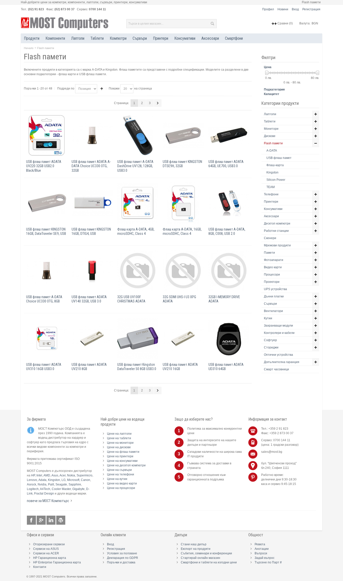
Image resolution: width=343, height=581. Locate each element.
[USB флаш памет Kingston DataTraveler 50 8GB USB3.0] (137, 338)
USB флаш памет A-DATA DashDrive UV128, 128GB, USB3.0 (135, 166)
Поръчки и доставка (121, 562)
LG (64, 480)
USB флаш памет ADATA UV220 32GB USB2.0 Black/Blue (43, 166)
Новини (282, 9)
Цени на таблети (119, 438)
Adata (42, 480)
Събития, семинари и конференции (206, 553)
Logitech (33, 489)
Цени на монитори (120, 442)
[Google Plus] (41, 520)
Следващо (157, 103)
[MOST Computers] (65, 23)
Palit (51, 484)
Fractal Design (44, 493)
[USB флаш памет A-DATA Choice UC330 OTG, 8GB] (46, 270)
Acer (63, 475)
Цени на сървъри (119, 470)
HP (33, 475)
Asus (54, 475)
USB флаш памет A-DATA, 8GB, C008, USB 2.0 (226, 231)
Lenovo (32, 480)
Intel (39, 475)
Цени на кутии (117, 479)
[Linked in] (51, 520)
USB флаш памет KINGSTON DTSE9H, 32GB (182, 164)
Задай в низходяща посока (101, 89)
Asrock (31, 484)
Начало (28, 48)
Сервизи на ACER (46, 553)
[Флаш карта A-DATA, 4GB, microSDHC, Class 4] (137, 203)
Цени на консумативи (122, 461)
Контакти (39, 567)
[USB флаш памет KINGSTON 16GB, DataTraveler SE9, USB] (46, 203)
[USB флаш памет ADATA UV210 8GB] (92, 338)
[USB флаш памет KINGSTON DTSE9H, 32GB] (183, 135)
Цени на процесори (121, 488)
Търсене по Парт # (268, 562)
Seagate (61, 484)
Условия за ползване (122, 553)
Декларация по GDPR (122, 558)
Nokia (71, 475)
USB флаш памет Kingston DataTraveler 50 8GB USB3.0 (136, 367)
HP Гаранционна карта (49, 558)
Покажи (114, 88)
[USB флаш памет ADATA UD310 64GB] (228, 338)
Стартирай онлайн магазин (200, 558)
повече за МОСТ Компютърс (48, 501)
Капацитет (271, 94)
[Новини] (60, 520)
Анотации (262, 549)
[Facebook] (32, 520)
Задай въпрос (264, 558)
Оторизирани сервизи (49, 544)
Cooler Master (61, 489)
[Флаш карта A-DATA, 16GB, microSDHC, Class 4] (183, 203)
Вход (295, 9)
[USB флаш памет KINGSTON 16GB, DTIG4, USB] (92, 203)
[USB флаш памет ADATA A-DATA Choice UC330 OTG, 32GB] (92, 135)
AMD (46, 475)
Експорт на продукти (195, 549)
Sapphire (75, 484)
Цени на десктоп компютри (126, 465)
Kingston (54, 480)
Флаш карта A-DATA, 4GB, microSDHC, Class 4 (135, 231)
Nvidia (42, 484)
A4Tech (45, 489)
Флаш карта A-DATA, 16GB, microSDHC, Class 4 (182, 231)
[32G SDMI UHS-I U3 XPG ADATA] (183, 270)
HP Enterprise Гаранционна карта (57, 562)
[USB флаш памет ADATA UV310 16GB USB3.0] (46, 338)
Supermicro (84, 475)
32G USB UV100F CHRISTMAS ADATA (131, 299)
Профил (268, 9)
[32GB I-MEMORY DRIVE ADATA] (228, 270)
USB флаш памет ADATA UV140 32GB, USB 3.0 (89, 299)
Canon (85, 480)
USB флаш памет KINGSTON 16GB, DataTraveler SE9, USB (46, 231)
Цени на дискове (119, 447)
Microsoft (73, 480)
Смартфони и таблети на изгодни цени (209, 562)
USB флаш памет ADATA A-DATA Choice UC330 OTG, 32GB (91, 166)
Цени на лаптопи (119, 433)
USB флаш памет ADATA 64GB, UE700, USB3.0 (226, 164)
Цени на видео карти (122, 483)
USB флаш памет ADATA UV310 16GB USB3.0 (43, 367)
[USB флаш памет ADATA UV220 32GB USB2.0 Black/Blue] (46, 135)
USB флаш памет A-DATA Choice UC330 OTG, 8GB (44, 299)
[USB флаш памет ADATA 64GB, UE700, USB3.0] (228, 135)
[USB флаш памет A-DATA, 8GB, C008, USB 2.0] (228, 203)
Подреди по (65, 88)
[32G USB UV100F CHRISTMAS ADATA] (137, 270)
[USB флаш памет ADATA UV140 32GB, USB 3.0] (92, 270)
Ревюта (260, 544)
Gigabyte (78, 489)
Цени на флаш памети (123, 452)
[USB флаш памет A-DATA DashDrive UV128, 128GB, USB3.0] (137, 135)
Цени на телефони (120, 474)
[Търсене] (212, 23)
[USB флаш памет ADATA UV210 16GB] (183, 338)
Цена (267, 67)
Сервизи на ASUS (46, 549)
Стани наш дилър (193, 544)
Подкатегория (274, 89)
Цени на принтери (120, 456)
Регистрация (311, 9)
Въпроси (261, 553)
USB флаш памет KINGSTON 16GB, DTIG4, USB (91, 231)
